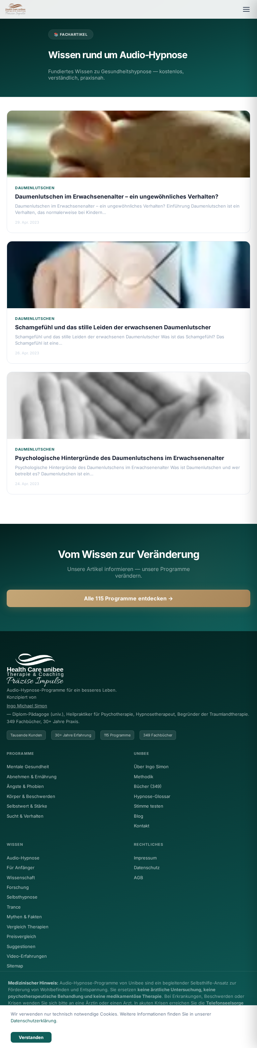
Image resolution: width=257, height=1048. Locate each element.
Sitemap (15, 965)
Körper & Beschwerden (31, 796)
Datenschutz (147, 867)
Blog (138, 816)
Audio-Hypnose (23, 857)
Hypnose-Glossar (152, 796)
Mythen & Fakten (24, 916)
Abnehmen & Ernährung (32, 776)
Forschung (18, 887)
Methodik (143, 776)
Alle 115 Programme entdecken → (128, 598)
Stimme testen (148, 806)
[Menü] (246, 9)
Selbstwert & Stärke (27, 806)
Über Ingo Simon (151, 766)
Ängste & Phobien (25, 786)
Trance (14, 907)
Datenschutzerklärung (33, 1020)
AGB (138, 877)
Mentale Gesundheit (28, 766)
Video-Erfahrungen (27, 956)
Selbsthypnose (22, 897)
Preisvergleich (21, 936)
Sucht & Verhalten (25, 816)
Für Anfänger (20, 867)
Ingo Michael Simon (27, 705)
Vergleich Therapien (28, 926)
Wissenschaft (21, 877)
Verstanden (31, 1037)
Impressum (145, 857)
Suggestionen (21, 946)
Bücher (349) (148, 786)
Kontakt (141, 825)
